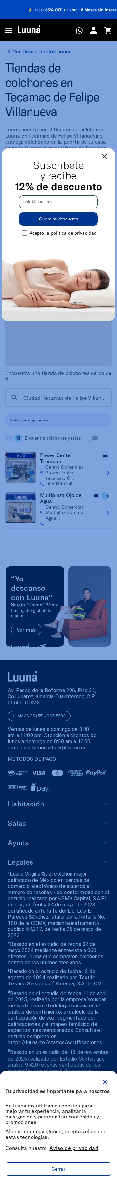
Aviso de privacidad (73, 1148)
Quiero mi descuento (58, 219)
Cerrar (58, 1169)
